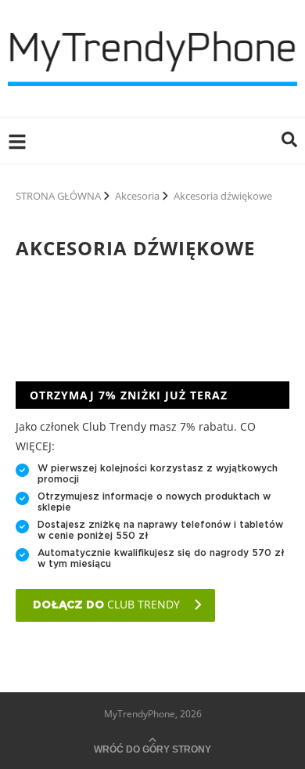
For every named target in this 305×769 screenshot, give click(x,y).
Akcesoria (137, 196)
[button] (289, 141)
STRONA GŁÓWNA (58, 196)
